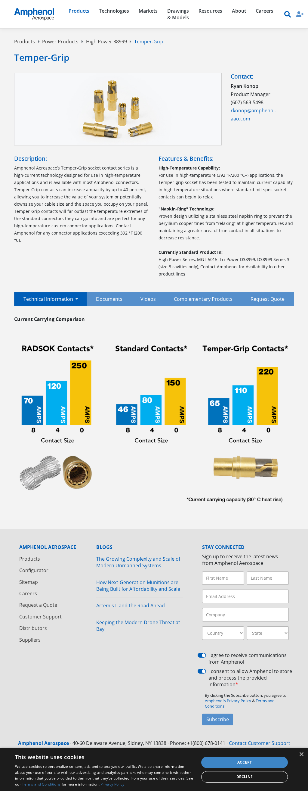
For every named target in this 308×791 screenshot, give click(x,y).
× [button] (301, 754)
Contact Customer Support (259, 743)
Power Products (60, 41)
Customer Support (40, 616)
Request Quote (268, 299)
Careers (28, 593)
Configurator (33, 570)
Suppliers (30, 640)
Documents (109, 299)
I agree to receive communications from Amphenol (247, 658)
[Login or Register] (299, 14)
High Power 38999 (106, 41)
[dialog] (154, 769)
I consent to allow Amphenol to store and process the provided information (250, 678)
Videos (148, 299)
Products (24, 41)
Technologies (114, 11)
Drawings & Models (178, 14)
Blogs (104, 547)
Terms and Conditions (41, 784)
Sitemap (28, 582)
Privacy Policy (112, 784)
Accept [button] (244, 762)
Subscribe (217, 719)
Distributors (33, 628)
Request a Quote (38, 605)
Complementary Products (203, 299)
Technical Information (48, 299)
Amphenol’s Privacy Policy (228, 700)
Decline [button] (244, 776)
